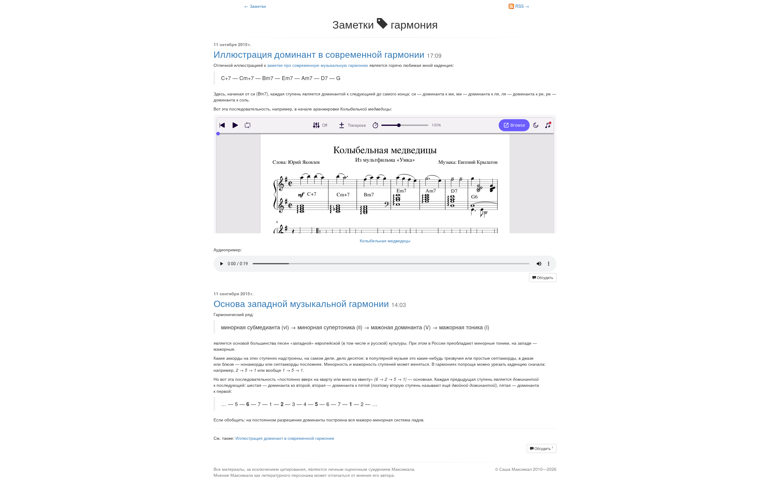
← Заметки (255, 6)
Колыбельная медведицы (385, 240)
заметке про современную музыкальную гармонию (317, 65)
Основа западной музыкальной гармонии (301, 303)
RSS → (521, 6)
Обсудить (544, 277)
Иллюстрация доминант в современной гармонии (319, 54)
